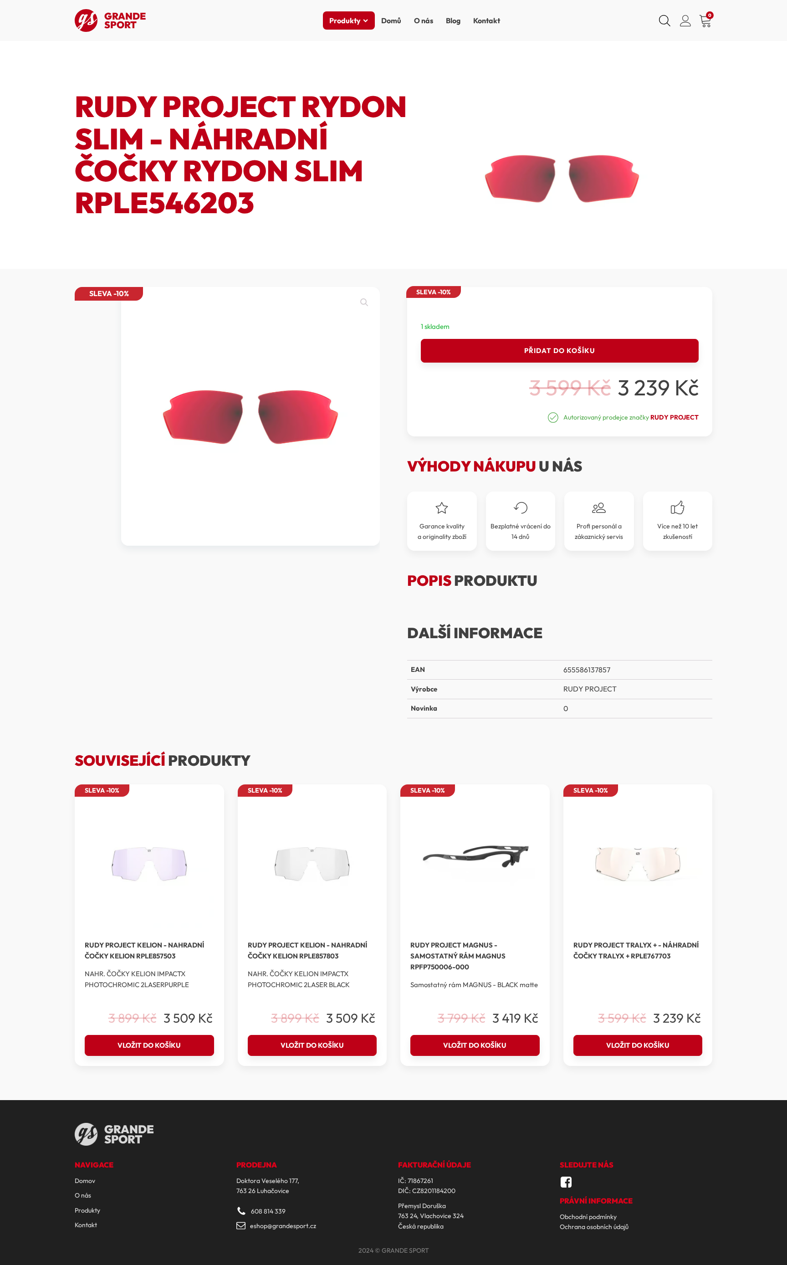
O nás (423, 20)
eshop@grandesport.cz (283, 1226)
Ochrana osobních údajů (594, 1227)
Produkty (345, 20)
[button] (364, 302)
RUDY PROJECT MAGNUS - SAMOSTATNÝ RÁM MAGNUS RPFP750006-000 (458, 956)
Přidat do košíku (559, 350)
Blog (453, 20)
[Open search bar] (664, 20)
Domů (391, 20)
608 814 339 (268, 1211)
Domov (85, 1181)
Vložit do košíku (149, 1045)
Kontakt (486, 20)
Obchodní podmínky (588, 1217)
